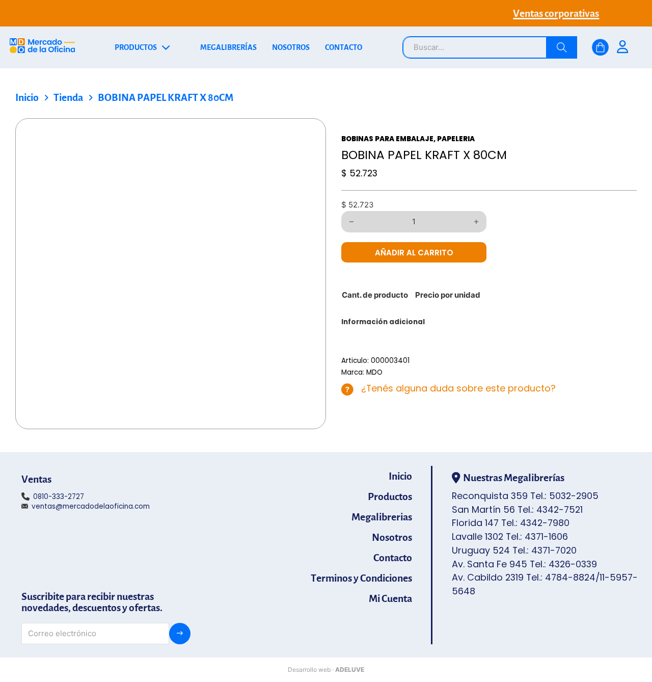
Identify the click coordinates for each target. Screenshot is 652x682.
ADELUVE (349, 669)
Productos (390, 496)
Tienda (68, 97)
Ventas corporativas (556, 13)
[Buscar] (562, 47)
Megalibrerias (381, 517)
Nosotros (392, 537)
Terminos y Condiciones (361, 578)
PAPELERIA (456, 139)
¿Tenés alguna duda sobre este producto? (458, 388)
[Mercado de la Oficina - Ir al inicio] (42, 47)
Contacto (392, 557)
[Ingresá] (622, 48)
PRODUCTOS (136, 48)
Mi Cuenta (390, 598)
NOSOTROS (291, 48)
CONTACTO (343, 48)
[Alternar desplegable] (166, 48)
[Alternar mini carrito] (600, 47)
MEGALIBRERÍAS (228, 48)
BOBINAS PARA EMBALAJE (387, 139)
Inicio (27, 97)
